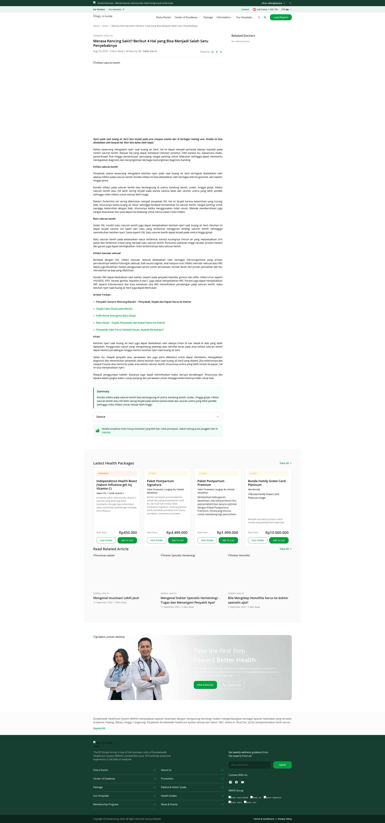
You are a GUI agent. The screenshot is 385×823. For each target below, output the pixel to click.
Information (223, 17)
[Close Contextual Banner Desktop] (290, 3)
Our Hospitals (244, 17)
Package (208, 17)
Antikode (156, 818)
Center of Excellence (186, 17)
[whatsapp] (212, 51)
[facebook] (216, 51)
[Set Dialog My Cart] (265, 17)
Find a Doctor (163, 17)
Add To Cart (127, 540)
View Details (106, 540)
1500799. (106, 432)
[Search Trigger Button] (259, 17)
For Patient (99, 9)
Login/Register (281, 17)
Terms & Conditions (263, 819)
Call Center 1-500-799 (267, 9)
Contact (245, 9)
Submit (282, 764)
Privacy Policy (285, 819)
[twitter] (220, 51)
